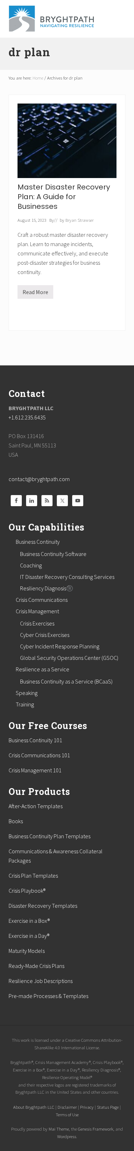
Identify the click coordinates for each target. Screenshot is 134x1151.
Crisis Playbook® (27, 890)
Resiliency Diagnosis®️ (46, 588)
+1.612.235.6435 (27, 417)
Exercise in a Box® (29, 920)
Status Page (108, 1107)
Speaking (27, 692)
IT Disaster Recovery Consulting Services (67, 576)
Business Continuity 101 (35, 740)
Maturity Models (27, 950)
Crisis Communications (42, 599)
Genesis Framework (95, 1129)
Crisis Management (37, 611)
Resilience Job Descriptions (41, 980)
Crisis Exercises (37, 623)
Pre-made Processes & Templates (48, 995)
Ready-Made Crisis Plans (36, 965)
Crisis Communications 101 (39, 755)
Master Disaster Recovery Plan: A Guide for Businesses (64, 196)
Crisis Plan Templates (33, 875)
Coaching (31, 565)
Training (25, 704)
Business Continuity (38, 541)
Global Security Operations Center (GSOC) (69, 657)
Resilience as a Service (42, 669)
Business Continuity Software (53, 553)
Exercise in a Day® (29, 935)
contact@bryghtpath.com (39, 479)
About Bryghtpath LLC (33, 1107)
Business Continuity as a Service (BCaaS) (66, 681)
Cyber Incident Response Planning (59, 646)
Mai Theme (59, 1129)
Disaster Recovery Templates (43, 905)
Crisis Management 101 (35, 770)
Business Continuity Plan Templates (49, 836)
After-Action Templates (36, 806)
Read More (35, 293)
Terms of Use (67, 1114)
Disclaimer (67, 1107)
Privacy (87, 1107)
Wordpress (66, 1136)
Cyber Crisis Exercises (44, 634)
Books (16, 821)
